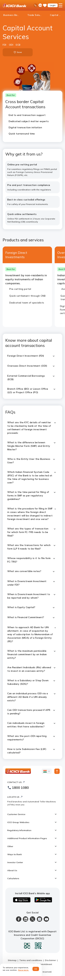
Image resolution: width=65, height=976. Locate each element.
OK (35, 969)
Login (53, 5)
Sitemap (12, 960)
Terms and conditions (30, 960)
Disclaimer (50, 960)
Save (19, 52)
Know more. (23, 970)
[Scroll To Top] (57, 771)
